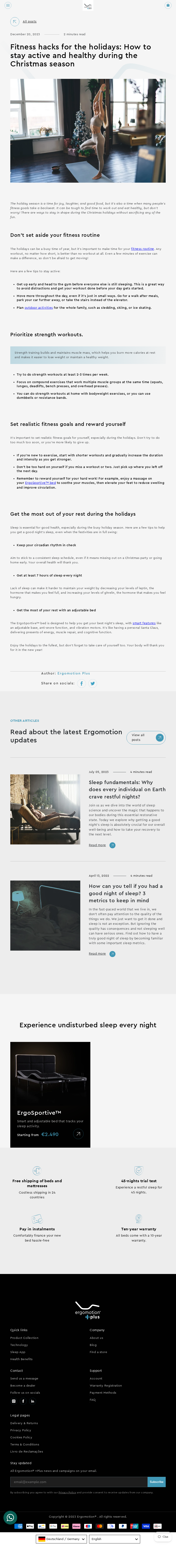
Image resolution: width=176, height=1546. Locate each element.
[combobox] (61, 1539)
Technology (19, 1345)
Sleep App (18, 1352)
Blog (93, 1345)
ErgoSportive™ (39, 1113)
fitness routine (142, 249)
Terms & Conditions (24, 1444)
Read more (97, 845)
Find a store (98, 1352)
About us (96, 1338)
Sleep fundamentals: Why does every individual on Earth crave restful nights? (127, 790)
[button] (8, 5)
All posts (30, 21)
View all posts (138, 738)
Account (96, 1378)
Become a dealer (22, 1385)
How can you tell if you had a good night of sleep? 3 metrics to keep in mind (126, 893)
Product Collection (24, 1338)
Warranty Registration (106, 1385)
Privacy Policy (20, 1430)
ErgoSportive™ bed (40, 483)
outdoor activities (39, 307)
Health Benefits (21, 1359)
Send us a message (24, 1378)
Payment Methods (103, 1392)
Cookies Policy (21, 1437)
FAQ (93, 1399)
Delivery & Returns (24, 1423)
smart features (144, 623)
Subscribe (157, 1482)
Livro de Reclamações (26, 1451)
